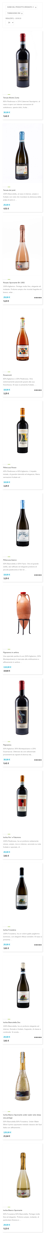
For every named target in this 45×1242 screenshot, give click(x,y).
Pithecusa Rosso (9, 468)
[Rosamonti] (22, 338)
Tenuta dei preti (9, 190)
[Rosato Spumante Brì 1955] (22, 246)
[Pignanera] (22, 708)
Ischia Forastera (9, 930)
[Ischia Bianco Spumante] (22, 1173)
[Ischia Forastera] (22, 893)
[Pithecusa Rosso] (22, 430)
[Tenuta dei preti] (22, 153)
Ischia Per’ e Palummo (12, 837)
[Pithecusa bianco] (22, 523)
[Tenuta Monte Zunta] (22, 61)
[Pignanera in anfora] (22, 615)
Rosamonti (7, 375)
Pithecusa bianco (10, 560)
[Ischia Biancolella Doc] (22, 985)
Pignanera (7, 745)
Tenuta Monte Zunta (11, 98)
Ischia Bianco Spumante (12, 1210)
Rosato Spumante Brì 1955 (14, 283)
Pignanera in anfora (11, 652)
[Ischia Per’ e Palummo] (22, 800)
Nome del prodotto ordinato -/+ (20, 7)
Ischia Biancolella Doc (11, 1022)
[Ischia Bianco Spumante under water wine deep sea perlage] (22, 1078)
